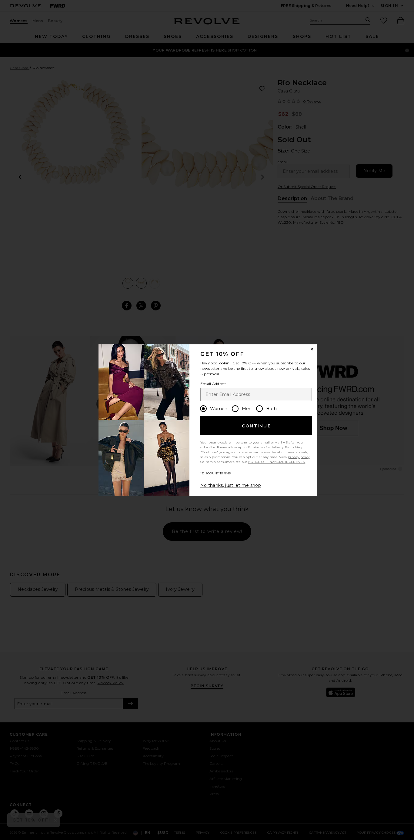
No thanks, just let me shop (230, 485)
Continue (256, 426)
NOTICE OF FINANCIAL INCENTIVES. (276, 462)
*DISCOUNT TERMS (215, 473)
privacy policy (298, 457)
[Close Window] (312, 349)
